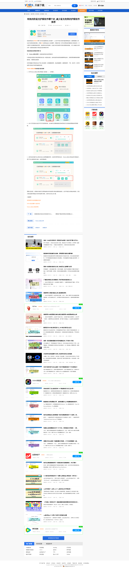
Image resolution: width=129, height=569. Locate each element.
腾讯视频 (35, 529)
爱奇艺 (82, 5)
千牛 (54, 552)
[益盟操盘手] (28, 456)
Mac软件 (73, 10)
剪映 (69, 275)
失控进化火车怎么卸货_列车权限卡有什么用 (94, 95)
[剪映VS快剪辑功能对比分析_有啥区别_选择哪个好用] (34, 275)
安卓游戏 (64, 10)
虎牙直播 (69, 552)
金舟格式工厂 (43, 552)
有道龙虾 (95, 5)
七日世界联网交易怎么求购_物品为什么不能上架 (94, 100)
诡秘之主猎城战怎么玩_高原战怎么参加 (94, 97)
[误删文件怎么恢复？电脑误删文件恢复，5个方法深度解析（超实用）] (34, 449)
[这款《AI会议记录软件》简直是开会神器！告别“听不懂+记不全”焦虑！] (34, 249)
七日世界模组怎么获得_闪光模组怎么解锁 (94, 93)
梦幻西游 (42, 554)
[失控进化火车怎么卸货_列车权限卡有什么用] (89, 66)
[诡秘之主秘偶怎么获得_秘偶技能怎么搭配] (88, 83)
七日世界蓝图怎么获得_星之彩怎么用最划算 (94, 86)
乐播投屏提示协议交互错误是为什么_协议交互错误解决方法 (48, 214)
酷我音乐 (70, 336)
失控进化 (90, 5)
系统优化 (44, 36)
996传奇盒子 (87, 126)
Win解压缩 (28, 547)
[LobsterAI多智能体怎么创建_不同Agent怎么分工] (89, 48)
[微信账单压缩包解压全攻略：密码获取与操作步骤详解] (34, 262)
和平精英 (69, 549)
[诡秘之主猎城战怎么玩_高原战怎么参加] (89, 60)
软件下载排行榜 (101, 1)
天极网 (26, 1)
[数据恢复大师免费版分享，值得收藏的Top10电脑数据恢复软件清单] (34, 410)
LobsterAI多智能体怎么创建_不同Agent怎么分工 (94, 102)
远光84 (54, 549)
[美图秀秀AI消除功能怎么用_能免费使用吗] (34, 301)
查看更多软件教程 (53, 538)
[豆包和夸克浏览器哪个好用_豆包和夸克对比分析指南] (34, 362)
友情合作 (48, 563)
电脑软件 (37, 10)
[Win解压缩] (87, 114)
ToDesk (68, 554)
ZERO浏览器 (36, 380)
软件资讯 (82, 10)
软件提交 (53, 563)
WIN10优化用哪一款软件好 (33, 203)
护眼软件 (35, 40)
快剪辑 (75, 275)
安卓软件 (55, 10)
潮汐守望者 (28, 554)
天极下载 (39, 5)
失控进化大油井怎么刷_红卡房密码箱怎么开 (94, 90)
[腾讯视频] (28, 530)
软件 (42, 43)
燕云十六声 (55, 554)
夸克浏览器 (71, 362)
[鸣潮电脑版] (101, 123)
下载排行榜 (74, 563)
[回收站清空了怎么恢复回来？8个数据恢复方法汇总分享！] (34, 397)
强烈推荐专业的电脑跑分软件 (34, 200)
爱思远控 (28, 552)
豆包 (86, 5)
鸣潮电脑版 (101, 126)
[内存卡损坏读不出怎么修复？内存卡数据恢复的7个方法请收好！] (34, 375)
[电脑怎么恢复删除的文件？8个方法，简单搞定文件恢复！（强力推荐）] (34, 436)
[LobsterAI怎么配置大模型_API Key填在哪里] (94, 38)
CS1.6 (41, 549)
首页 (28, 10)
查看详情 (72, 34)
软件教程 (42, 14)
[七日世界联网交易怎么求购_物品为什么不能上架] (89, 54)
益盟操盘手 (36, 454)
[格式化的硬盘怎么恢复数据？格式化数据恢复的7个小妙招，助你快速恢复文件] (34, 423)
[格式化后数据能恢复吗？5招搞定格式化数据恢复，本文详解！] (34, 471)
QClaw (34, 306)
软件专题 (91, 10)
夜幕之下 (94, 126)
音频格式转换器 (29, 549)
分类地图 (69, 563)
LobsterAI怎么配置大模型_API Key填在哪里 (94, 43)
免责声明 (64, 563)
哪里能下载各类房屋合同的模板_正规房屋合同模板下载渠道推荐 (71, 214)
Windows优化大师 (41, 30)
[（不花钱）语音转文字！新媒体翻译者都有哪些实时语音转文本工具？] (34, 510)
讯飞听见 (69, 547)
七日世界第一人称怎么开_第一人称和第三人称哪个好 (94, 88)
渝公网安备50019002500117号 (69, 566)
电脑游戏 (46, 10)
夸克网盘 (42, 547)
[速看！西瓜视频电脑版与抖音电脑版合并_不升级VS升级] (34, 349)
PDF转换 (100, 10)
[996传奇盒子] (87, 123)
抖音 (69, 349)
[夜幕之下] (94, 123)
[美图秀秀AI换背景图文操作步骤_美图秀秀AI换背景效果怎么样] (34, 323)
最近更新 (94, 1)
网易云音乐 (70, 286)
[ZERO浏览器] (28, 382)
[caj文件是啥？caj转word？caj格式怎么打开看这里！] (34, 497)
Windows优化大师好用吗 (32, 206)
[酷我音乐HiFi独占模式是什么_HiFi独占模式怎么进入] (34, 336)
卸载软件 (45, 227)
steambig (55, 547)
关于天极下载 (42, 563)
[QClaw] (28, 308)
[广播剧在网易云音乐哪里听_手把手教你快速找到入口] (34, 288)
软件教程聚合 (86, 563)
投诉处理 (58, 563)
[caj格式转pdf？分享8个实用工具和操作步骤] (34, 524)
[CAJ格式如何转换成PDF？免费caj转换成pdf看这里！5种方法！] (34, 484)
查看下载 (77, 307)
